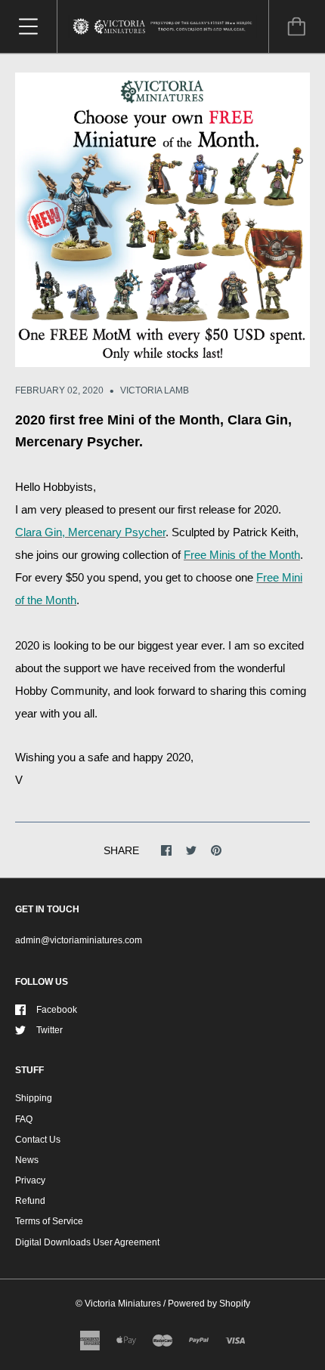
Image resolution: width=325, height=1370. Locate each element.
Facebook (56, 1009)
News (27, 1160)
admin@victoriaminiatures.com (78, 940)
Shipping (33, 1098)
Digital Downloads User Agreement (87, 1242)
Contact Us (37, 1139)
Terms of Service (49, 1221)
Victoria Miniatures (123, 1303)
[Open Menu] (28, 26)
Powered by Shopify (209, 1303)
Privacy (30, 1180)
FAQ (23, 1119)
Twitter (49, 1030)
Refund (30, 1201)
